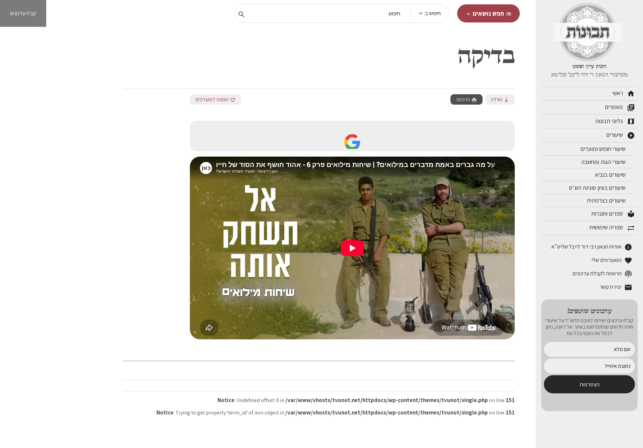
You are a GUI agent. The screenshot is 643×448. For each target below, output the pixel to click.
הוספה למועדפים (215, 99)
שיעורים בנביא (611, 174)
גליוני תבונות (615, 121)
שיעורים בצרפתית (607, 200)
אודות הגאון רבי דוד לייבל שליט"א (591, 247)
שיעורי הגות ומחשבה (604, 162)
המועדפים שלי (611, 260)
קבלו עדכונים (23, 13)
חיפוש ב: (432, 13)
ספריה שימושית (612, 227)
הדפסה (466, 99)
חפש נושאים (488, 13)
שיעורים (620, 135)
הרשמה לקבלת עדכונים (602, 274)
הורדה (500, 99)
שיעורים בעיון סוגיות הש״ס (598, 187)
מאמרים (620, 107)
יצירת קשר (615, 287)
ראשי (623, 93)
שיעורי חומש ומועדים (603, 149)
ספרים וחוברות (613, 214)
